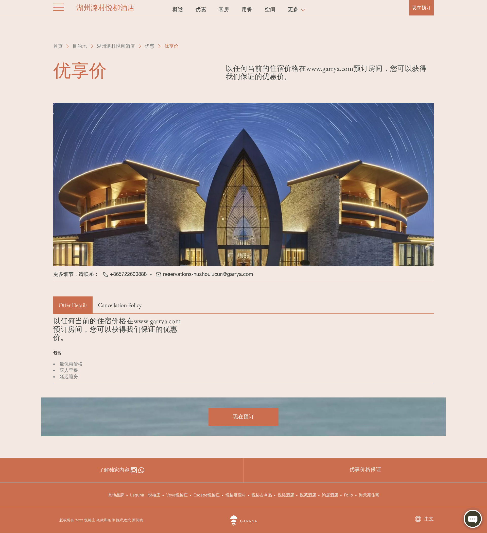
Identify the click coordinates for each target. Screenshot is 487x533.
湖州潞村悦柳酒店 (116, 46)
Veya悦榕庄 (177, 494)
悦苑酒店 (308, 494)
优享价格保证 (365, 469)
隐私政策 (123, 520)
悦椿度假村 (235, 494)
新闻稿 (137, 520)
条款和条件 (105, 520)
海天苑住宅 (369, 494)
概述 (177, 9)
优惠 (149, 46)
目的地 (80, 46)
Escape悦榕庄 (207, 494)
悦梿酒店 (286, 494)
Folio (348, 494)
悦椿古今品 (262, 494)
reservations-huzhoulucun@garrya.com (208, 274)
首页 (58, 46)
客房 (224, 9)
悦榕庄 (154, 494)
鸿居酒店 (330, 494)
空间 (270, 9)
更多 (294, 9)
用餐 (247, 9)
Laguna (137, 494)
